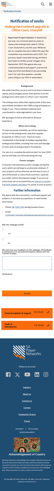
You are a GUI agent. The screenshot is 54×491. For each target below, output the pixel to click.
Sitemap (46, 479)
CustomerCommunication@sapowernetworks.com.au (29, 215)
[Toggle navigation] (50, 4)
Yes (9, 234)
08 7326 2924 (18, 207)
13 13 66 (39, 325)
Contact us (27, 401)
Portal (27, 421)
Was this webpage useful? (13, 225)
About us (27, 394)
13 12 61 (38, 312)
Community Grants (27, 414)
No (9, 243)
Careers (27, 408)
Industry (27, 387)
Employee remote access (27, 482)
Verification (7, 274)
